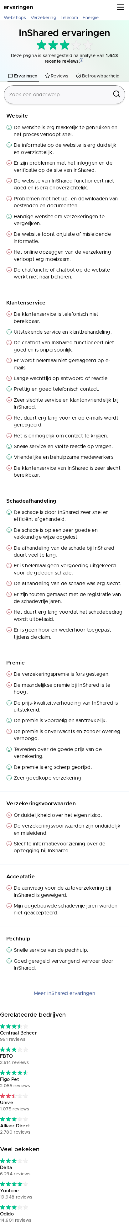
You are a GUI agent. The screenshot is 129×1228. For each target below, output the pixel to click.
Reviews (60, 76)
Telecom (69, 18)
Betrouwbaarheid (101, 76)
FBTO (14, 1059)
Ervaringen (18, 7)
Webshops (15, 18)
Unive (14, 1105)
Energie (91, 18)
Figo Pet (15, 1082)
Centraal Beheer (18, 1036)
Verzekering (43, 18)
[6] (14, 1026)
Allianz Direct (15, 1129)
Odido (16, 1217)
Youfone (16, 1193)
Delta (15, 1170)
